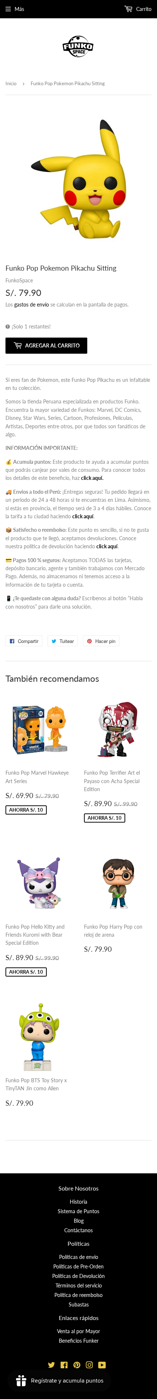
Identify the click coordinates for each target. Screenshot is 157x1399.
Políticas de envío (78, 1257)
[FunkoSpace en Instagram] (89, 1366)
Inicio (10, 83)
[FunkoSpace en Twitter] (51, 1366)
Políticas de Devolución (78, 1276)
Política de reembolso (78, 1295)
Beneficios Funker (79, 1341)
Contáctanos (78, 1230)
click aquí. (92, 478)
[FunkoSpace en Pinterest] (77, 1366)
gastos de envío (31, 304)
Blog (79, 1221)
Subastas (79, 1304)
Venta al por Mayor (78, 1331)
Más (19, 9)
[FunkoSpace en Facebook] (64, 1366)
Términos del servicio (78, 1285)
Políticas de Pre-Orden (78, 1266)
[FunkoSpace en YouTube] (102, 1366)
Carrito (143, 9)
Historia (78, 1202)
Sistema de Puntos (78, 1211)
